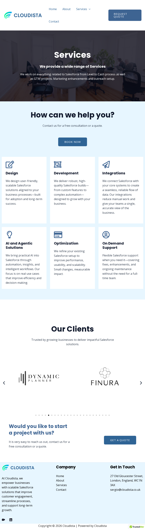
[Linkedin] (10, 519)
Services (81, 9)
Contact (54, 21)
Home (53, 9)
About (66, 9)
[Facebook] (3, 519)
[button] (89, 9)
